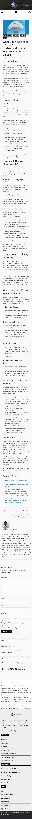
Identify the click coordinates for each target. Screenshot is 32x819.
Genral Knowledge (7, 35)
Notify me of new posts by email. (11, 628)
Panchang (12, 668)
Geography (16, 35)
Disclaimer (4, 746)
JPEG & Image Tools (7, 794)
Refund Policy (5, 783)
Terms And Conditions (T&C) (9, 754)
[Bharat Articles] (16, 12)
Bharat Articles (14, 812)
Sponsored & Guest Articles (9, 757)
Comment (4, 577)
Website (3, 613)
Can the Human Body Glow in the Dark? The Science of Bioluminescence (16, 516)
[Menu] (2, 12)
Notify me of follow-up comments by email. (14, 623)
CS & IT (4, 669)
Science (5, 38)
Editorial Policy (5, 779)
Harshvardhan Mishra (16, 58)
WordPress (6, 814)
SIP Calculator (5, 801)
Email (3, 606)
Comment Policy (6, 776)
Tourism (21, 669)
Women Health (5, 672)
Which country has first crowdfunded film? (15, 511)
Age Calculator (5, 809)
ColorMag (27, 812)
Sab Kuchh (23, 35)
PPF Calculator (5, 805)
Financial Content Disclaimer (9, 769)
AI (2, 669)
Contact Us (4, 743)
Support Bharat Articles (8, 761)
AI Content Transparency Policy (10, 772)
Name (3, 598)
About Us (4, 739)
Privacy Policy (5, 750)
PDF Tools (4, 791)
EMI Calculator (5, 798)
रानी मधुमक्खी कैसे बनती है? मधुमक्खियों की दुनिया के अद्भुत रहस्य (13, 663)
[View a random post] (29, 12)
